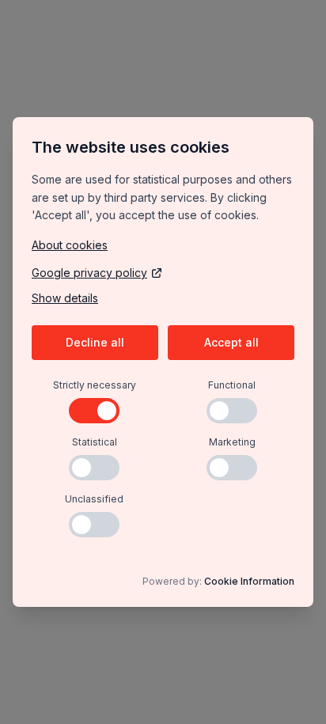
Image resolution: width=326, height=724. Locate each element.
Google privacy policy (89, 272)
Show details (65, 298)
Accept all (231, 342)
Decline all (95, 342)
